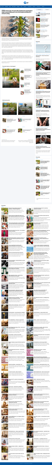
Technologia (29, 6)
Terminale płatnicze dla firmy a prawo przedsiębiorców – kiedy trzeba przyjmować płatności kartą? (41, 238)
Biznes (40, 71)
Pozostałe (38, 6)
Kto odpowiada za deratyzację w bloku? (40, 342)
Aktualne (47, 9)
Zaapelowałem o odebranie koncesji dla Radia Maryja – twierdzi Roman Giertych (42, 111)
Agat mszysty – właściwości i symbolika (15, 386)
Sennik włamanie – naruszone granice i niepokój (17, 312)
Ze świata (44, 17)
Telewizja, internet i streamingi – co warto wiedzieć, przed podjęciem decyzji (16, 298)
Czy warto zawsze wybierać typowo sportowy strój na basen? (27, 84)
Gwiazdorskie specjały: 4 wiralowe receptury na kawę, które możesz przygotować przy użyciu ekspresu (17, 238)
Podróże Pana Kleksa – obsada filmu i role (15, 364)
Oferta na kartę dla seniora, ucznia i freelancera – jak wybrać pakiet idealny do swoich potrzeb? (27, 91)
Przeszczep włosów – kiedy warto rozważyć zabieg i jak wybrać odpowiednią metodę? (16, 290)
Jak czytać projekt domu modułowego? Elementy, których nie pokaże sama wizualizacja (42, 357)
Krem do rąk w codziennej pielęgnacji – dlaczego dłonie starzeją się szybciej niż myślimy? (42, 231)
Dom (2, 6)
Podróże (18, 6)
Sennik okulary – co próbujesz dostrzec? (40, 438)
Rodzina (25, 6)
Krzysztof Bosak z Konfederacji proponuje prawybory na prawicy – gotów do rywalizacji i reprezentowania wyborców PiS (25, 141)
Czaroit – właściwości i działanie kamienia (41, 386)
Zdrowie (34, 6)
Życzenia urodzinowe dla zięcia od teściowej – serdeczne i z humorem (16, 394)
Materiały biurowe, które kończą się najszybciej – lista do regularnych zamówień (17, 268)
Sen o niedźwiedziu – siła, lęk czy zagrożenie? (16, 319)
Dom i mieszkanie (42, 29)
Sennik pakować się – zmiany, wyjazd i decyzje (16, 431)
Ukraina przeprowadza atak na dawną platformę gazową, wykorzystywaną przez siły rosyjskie (8, 141)
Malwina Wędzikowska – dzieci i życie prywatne (41, 371)
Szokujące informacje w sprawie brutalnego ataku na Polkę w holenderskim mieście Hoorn (43, 147)
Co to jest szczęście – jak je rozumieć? (15, 371)
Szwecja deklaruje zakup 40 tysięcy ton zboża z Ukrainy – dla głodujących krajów (45, 26)
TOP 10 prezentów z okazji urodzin (14, 438)
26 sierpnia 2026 (27, 86)
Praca (21, 6)
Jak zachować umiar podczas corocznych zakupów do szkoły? (27, 130)
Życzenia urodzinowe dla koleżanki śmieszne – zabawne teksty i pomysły (41, 394)
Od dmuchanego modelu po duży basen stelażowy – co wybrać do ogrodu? (10, 81)
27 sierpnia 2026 (27, 71)
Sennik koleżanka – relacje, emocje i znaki (41, 312)
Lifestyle (47, 54)
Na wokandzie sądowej (43, 127)
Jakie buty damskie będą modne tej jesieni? (16, 252)
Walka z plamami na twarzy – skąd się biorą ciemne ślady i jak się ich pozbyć (16, 275)
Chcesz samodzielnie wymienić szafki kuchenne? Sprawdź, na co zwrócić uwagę (16, 245)
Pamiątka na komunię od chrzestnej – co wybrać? (17, 423)
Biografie (6, 6)
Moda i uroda (14, 6)
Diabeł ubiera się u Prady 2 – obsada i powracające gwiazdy (40, 350)
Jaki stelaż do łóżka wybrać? (38, 267)
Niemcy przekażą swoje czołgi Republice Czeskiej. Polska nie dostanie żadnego (45, 14)
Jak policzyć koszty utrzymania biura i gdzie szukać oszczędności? (41, 261)
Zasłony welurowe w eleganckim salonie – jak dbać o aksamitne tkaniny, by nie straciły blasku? (28, 77)
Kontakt (43, 6)
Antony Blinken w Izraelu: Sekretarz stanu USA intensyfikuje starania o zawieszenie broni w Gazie (43, 92)
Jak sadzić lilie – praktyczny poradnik (15, 334)
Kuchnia (46, 29)
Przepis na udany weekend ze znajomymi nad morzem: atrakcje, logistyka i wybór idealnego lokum (41, 246)
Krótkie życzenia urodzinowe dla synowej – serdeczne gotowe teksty (16, 409)
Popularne (39, 9)
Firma (10, 6)
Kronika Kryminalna (38, 127)
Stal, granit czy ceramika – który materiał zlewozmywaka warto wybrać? (41, 327)
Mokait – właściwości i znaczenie (39, 379)
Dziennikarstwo (43, 54)
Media (49, 54)
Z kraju (42, 71)
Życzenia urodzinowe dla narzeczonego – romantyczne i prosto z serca (41, 409)
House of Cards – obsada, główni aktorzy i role (41, 364)
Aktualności (3, 9)
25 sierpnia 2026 (25, 132)
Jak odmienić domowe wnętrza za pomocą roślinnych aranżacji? (27, 70)
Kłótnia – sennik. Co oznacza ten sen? (40, 319)
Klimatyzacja (38, 198)
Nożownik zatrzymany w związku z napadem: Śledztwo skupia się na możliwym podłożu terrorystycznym (43, 129)
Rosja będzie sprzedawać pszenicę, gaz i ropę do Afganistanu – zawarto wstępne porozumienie (44, 19)
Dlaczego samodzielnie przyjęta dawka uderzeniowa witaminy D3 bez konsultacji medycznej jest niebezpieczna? (41, 253)
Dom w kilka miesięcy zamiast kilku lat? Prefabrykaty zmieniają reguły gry (40, 290)
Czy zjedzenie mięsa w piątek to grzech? (40, 423)
